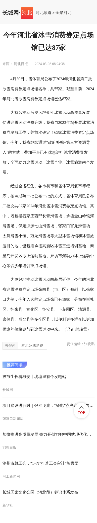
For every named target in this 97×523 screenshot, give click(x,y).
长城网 (10, 13)
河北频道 (43, 13)
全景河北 (63, 13)
